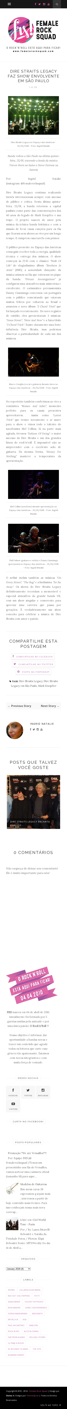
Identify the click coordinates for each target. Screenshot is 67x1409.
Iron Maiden (14, 1307)
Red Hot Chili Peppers (19, 1295)
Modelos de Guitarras (33, 1184)
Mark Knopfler (47, 685)
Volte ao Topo (50, 1405)
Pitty (37, 1295)
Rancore (33, 1325)
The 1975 (37, 1349)
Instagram (43, 1095)
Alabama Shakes (16, 1355)
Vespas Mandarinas (17, 1313)
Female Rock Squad (38, 1391)
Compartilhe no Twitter (35, 664)
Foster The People (34, 1301)
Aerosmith (37, 1313)
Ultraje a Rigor (16, 1343)
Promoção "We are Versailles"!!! (27, 1153)
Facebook (13, 1095)
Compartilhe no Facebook (34, 656)
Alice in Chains (31, 1331)
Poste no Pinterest (36, 672)
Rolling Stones (37, 1337)
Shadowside (14, 1301)
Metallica (13, 1319)
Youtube (13, 1109)
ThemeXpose (32, 1395)
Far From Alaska (16, 1337)
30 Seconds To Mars (18, 1349)
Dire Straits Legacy (30, 681)
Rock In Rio (13, 1331)
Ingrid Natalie (42, 723)
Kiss (24, 1319)
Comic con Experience (36, 1307)
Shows (11, 1290)
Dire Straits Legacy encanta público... (30, 823)
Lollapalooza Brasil (30, 1290)
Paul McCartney (16, 1325)
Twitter (28, 1095)
